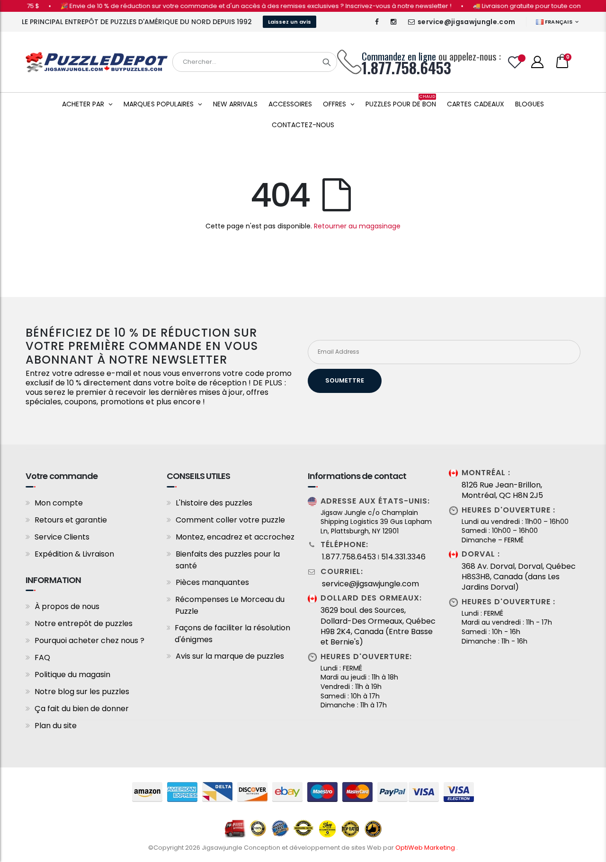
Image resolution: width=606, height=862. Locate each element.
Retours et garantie (71, 519)
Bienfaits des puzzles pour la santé (228, 560)
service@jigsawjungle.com (466, 21)
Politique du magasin (72, 674)
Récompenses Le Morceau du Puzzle (230, 605)
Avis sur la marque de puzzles (230, 656)
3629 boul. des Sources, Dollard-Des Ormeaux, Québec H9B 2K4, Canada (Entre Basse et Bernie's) (378, 626)
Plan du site (56, 725)
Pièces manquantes (212, 582)
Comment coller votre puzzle (230, 519)
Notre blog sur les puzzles (82, 691)
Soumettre (344, 380)
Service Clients (62, 536)
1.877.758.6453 (349, 557)
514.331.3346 (403, 557)
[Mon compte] (537, 62)
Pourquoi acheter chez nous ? (89, 640)
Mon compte (59, 502)
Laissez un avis (289, 22)
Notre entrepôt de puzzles (84, 623)
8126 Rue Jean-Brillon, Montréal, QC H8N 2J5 (502, 490)
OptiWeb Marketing (425, 847)
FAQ (42, 657)
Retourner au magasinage (357, 226)
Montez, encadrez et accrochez (235, 536)
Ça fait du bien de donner (82, 708)
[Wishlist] (515, 62)
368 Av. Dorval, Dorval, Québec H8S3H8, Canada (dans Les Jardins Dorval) (519, 577)
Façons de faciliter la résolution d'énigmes (232, 633)
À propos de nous (67, 606)
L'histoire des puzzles (214, 502)
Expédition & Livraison (74, 554)
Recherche (327, 61)
